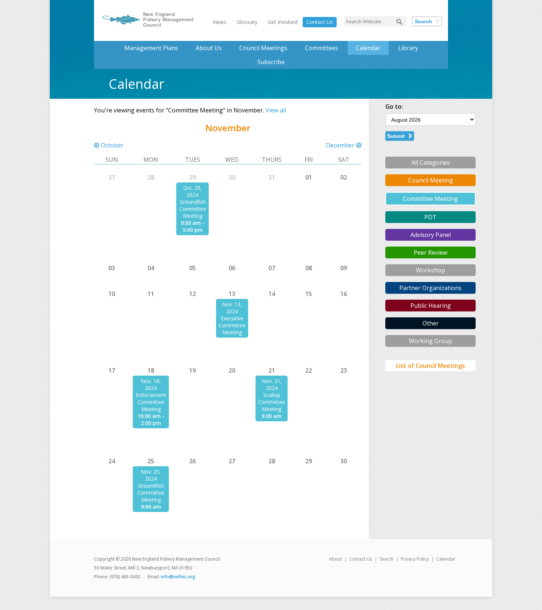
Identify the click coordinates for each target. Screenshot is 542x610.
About (335, 559)
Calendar (368, 48)
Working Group (430, 341)
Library (408, 48)
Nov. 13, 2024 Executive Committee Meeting (232, 318)
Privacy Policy (415, 559)
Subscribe (271, 62)
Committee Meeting (430, 199)
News (219, 21)
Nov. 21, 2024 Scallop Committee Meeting (271, 394)
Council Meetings (263, 48)
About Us (209, 48)
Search (423, 21)
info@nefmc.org (178, 577)
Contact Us (319, 21)
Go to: (394, 106)
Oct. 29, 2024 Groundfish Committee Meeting (192, 201)
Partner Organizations (430, 288)
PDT (430, 217)
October (112, 145)
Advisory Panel (430, 235)
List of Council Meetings (430, 366)
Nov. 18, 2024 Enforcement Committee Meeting (150, 394)
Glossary (247, 21)
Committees (321, 48)
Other (431, 323)
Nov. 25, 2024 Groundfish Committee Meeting (151, 485)
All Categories (430, 162)
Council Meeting (430, 180)
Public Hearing (430, 305)
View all (275, 110)
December (340, 145)
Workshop (430, 270)
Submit (396, 136)
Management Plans (151, 48)
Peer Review (430, 252)
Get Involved (283, 21)
